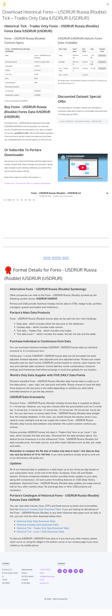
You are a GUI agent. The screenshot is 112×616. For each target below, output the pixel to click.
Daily (47, 258)
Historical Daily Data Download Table (36, 521)
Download (102, 55)
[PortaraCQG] (4, 4)
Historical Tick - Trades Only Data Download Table (43, 528)
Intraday (56, 258)
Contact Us (44, 583)
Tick (65, 258)
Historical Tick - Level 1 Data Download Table (40, 531)
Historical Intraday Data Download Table (40, 509)
